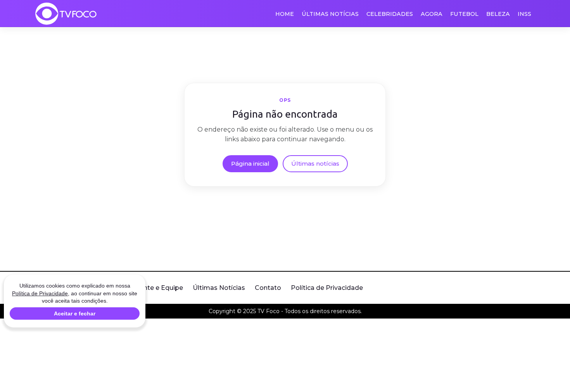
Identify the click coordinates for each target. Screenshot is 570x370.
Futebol (464, 13)
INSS (524, 13)
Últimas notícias (315, 163)
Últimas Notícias (330, 13)
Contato (268, 287)
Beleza (498, 13)
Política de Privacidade (327, 287)
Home (284, 13)
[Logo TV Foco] (66, 13)
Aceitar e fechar (74, 313)
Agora (431, 13)
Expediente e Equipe (150, 287)
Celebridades (389, 13)
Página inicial (250, 163)
